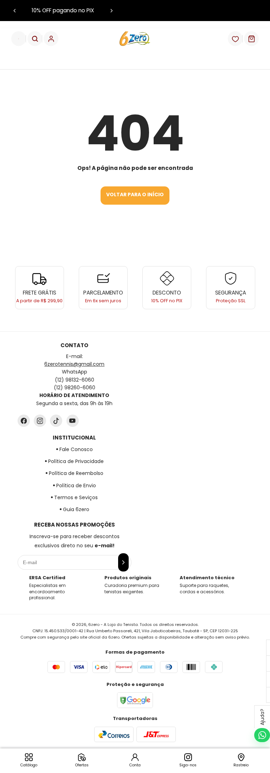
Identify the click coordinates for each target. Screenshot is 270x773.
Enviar (135, 411)
